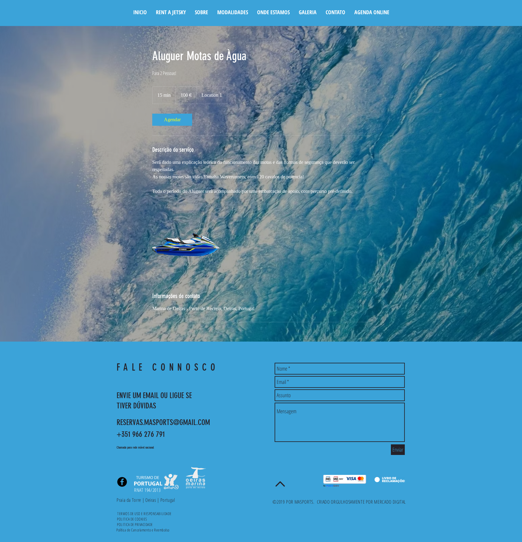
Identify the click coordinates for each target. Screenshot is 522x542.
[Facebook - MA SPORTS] (122, 482)
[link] (172, 120)
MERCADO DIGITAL (390, 501)
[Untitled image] (187, 243)
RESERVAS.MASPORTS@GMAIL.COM (163, 422)
